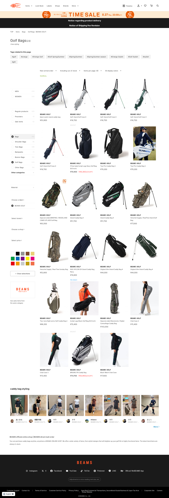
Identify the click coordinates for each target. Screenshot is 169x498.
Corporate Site (149, 490)
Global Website (87, 492)
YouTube (73, 471)
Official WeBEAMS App (134, 471)
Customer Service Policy (57, 490)
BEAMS (84, 462)
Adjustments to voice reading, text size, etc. (84, 479)
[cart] (151, 6)
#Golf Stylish (133, 57)
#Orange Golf (37, 57)
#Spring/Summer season (96, 57)
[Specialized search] (157, 6)
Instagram (33, 471)
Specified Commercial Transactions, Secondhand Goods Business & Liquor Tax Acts (110, 490)
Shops (57, 6)
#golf (14, 57)
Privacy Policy (74, 490)
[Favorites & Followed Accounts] (145, 6)
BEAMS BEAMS (15, 5)
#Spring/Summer (75, 57)
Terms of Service (41, 490)
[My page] (139, 6)
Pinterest (101, 471)
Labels (49, 6)
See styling (14, 44)
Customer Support (13, 490)
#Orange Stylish (117, 57)
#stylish (146, 57)
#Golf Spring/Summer (56, 57)
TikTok (87, 471)
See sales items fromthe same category (17, 302)
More (156, 427)
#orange (24, 57)
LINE (114, 471)
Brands (66, 6)
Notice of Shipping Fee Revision (84, 25)
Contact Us (26, 490)
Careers (159, 490)
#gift (14, 62)
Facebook (58, 471)
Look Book (39, 6)
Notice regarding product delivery (84, 20)
